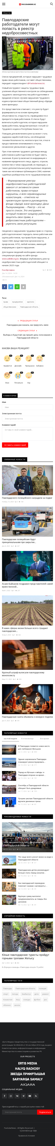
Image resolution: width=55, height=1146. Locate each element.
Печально (18, 383)
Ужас (7, 383)
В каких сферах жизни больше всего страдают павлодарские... (25, 629)
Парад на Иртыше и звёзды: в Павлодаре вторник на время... (32, 773)
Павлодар (7, 988)
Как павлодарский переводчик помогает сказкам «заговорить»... (32, 884)
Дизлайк (18, 366)
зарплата (30, 302)
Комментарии (9, 395)
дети (36, 994)
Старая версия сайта (44, 1128)
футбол (37, 999)
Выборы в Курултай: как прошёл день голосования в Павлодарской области (27, 336)
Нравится (8, 366)
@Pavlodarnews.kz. (36, 83)
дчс (45, 999)
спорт (5, 994)
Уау (28, 383)
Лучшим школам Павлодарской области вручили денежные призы (35, 799)
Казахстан (7, 999)
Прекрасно (29, 366)
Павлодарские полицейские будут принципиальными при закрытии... (19, 540)
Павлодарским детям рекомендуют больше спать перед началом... (33, 871)
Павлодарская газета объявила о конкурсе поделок (27, 717)
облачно (7, 1005)
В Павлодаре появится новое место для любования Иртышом (34, 747)
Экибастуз (26, 994)
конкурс (26, 999)
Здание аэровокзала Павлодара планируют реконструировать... (32, 760)
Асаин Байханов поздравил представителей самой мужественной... (27, 585)
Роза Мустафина (8, 270)
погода (15, 994)
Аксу (18, 999)
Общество (7, 13)
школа (17, 1005)
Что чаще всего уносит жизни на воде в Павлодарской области (35, 858)
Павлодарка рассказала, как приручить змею (27, 325)
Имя (4, 402)
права (5, 302)
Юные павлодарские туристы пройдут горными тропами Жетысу (25, 956)
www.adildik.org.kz (10, 258)
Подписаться (45, 1112)
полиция (42, 988)
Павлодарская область (29, 307)
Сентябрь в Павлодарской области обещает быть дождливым (33, 786)
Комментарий (9, 425)
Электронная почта (11, 413)
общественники (9, 307)
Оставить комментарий (15, 445)
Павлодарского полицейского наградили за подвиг (27, 498)
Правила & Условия (26, 1135)
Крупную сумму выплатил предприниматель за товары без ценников (32, 899)
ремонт (45, 994)
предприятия (17, 302)
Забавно (40, 366)
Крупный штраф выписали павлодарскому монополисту (23, 674)
